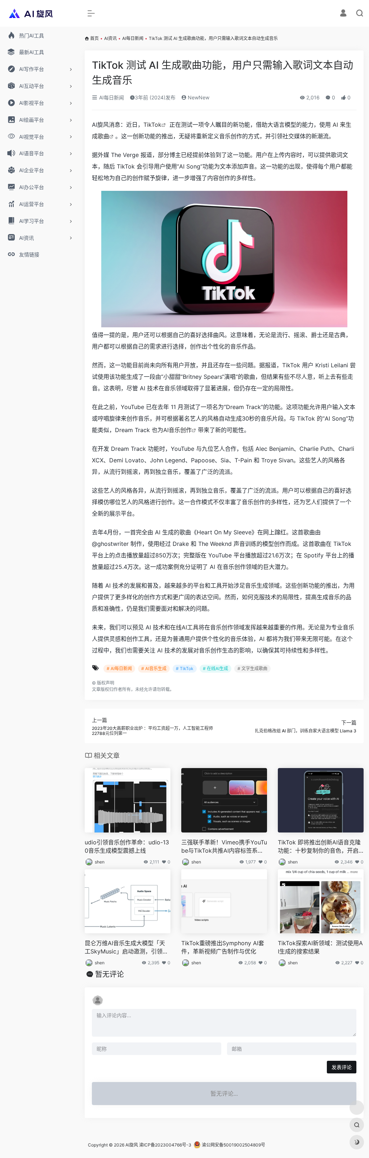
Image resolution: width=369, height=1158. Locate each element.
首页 (94, 38)
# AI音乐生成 (153, 668)
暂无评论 (109, 974)
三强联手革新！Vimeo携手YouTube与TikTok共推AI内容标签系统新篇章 (224, 847)
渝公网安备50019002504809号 (233, 1145)
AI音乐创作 (177, 430)
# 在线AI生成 (215, 668)
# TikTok (185, 668)
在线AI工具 (184, 627)
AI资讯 (110, 38)
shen (100, 862)
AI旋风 (131, 1145)
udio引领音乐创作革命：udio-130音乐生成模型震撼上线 (127, 846)
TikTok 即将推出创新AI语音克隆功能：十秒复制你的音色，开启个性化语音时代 (319, 847)
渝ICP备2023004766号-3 (165, 1145)
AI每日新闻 (132, 38)
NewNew (197, 97)
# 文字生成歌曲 (252, 668)
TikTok (152, 124)
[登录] (343, 14)
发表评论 (342, 1067)
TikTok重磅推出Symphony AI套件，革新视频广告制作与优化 (222, 947)
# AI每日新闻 (119, 668)
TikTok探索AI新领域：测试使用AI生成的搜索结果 (320, 947)
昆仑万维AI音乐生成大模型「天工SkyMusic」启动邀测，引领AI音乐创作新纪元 (126, 947)
